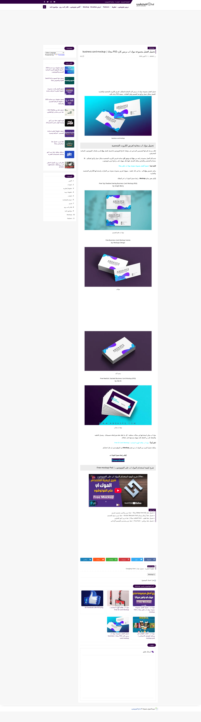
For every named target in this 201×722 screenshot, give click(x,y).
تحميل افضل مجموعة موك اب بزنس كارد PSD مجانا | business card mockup (118, 636)
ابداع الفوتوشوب (136, 709)
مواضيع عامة (54, 7)
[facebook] (44, 1)
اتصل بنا (117, 2)
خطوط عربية (68, 192)
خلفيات (70, 196)
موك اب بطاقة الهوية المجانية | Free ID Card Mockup (131, 443)
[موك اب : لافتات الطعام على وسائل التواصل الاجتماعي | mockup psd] (144, 624)
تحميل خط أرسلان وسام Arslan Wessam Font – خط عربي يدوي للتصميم (130, 515)
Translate (61, 55)
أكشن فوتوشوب (75, 7)
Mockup (86, 7)
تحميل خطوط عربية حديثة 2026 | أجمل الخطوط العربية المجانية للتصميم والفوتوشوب (55, 70)
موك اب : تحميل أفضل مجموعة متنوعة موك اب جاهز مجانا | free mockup (144, 609)
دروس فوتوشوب (123, 7)
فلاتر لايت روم (63, 7)
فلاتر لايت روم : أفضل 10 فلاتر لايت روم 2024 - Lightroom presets (55, 165)
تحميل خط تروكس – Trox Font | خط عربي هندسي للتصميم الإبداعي (132, 521)
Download (118, 460)
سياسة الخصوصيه (109, 2)
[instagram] (51, 1)
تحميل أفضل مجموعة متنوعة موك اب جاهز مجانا (134, 166)
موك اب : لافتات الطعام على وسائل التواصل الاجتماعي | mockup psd (146, 636)
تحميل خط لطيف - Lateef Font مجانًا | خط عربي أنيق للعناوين (133, 518)
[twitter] (47, 1)
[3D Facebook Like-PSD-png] (92, 598)
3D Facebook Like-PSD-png (94, 607)
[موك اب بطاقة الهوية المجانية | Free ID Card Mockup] (118, 598)
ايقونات (70, 185)
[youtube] (54, 1)
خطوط (114, 7)
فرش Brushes (95, 7)
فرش (70, 203)
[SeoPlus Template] (156, 708)
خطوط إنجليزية (67, 188)
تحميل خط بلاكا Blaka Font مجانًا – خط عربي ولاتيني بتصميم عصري (132, 513)
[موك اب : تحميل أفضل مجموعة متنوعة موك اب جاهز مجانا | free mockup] (144, 598)
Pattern (106, 7)
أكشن (70, 181)
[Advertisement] (100, 28)
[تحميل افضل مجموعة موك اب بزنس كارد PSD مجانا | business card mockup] (118, 624)
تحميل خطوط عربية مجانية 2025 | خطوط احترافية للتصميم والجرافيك (54, 101)
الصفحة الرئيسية (125, 2)
